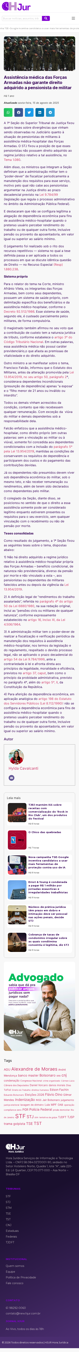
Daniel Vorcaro (39, 1085)
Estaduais (12, 1231)
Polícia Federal (40, 1109)
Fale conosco (14, 1283)
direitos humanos (40, 1090)
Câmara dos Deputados (16, 1085)
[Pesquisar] (46, 18)
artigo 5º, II (49, 682)
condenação (11, 1080)
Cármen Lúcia (67, 1081)
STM (9, 1208)
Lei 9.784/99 (49, 194)
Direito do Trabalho (21, 1090)
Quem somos (15, 1266)
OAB (60, 1104)
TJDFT (62, 1117)
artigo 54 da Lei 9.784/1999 (24, 659)
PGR (25, 1109)
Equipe (10, 1271)
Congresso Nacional (31, 1080)
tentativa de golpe (48, 1117)
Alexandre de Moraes (34, 1069)
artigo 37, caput (34, 673)
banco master (28, 1075)
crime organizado (51, 1080)
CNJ (8, 1225)
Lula (47, 1104)
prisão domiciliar (61, 1110)
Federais (11, 1236)
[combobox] (22, 18)
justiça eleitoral (11, 1105)
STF (20, 1116)
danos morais (57, 1085)
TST (38, 1123)
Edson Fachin (59, 1089)
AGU (7, 1069)
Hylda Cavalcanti (23, 768)
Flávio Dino (53, 1094)
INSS (38, 1100)
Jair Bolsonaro (51, 1099)
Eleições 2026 (34, 1094)
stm (36, 1117)
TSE (29, 1123)
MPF (54, 1104)
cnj (64, 1075)
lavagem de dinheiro (32, 1104)
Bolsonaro (48, 1075)
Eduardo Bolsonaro (14, 1095)
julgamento (67, 1099)
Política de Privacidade (21, 1277)
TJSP (70, 1117)
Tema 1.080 (12, 160)
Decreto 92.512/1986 (19, 311)
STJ (30, 1116)
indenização (25, 1099)
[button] (8, 112)
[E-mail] (11, 778)
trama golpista (14, 1124)
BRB (59, 1075)
